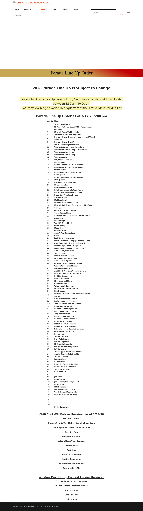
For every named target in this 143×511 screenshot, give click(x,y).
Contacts (17, 16)
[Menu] (128, 12)
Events (42, 9)
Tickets (54, 9)
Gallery (65, 9)
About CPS (28, 9)
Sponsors (76, 9)
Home (16, 9)
